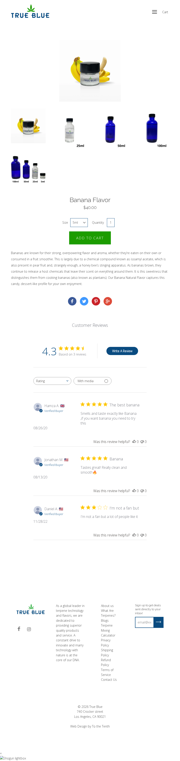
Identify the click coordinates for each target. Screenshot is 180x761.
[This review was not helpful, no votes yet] (142, 441)
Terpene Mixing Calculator (108, 630)
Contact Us (109, 679)
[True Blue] (72, 302)
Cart (165, 12)
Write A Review (122, 351)
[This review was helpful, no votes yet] (134, 441)
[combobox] (52, 381)
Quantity (98, 222)
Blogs (105, 620)
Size (65, 222)
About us (107, 606)
